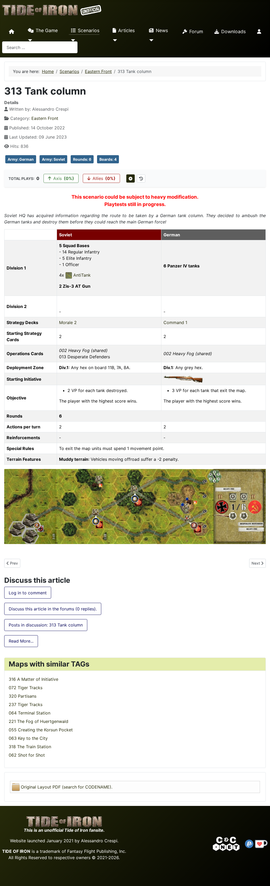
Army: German (21, 159)
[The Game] (29, 40)
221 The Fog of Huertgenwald (38, 721)
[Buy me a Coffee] (261, 843)
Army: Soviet (53, 159)
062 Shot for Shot (27, 755)
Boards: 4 (108, 159)
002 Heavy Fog (74, 350)
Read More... (21, 641)
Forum (196, 31)
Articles (126, 30)
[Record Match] (130, 178)
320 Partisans (22, 696)
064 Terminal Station (29, 713)
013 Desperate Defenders (84, 356)
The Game (47, 30)
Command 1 (175, 322)
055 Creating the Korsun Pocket (41, 729)
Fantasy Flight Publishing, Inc (96, 851)
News (162, 30)
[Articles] (113, 40)
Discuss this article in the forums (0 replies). (53, 608)
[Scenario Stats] (141, 178)
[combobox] (40, 47)
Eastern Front (44, 118)
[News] (150, 40)
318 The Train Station (30, 746)
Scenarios (88, 30)
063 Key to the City (28, 738)
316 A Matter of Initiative (33, 679)
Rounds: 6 (82, 159)
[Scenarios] (72, 40)
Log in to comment (28, 592)
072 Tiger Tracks (25, 687)
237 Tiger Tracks (25, 704)
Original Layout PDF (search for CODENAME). (66, 787)
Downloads (233, 31)
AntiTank (81, 275)
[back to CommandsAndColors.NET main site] (226, 843)
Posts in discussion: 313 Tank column (46, 625)
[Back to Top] (261, 876)
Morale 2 (68, 322)
